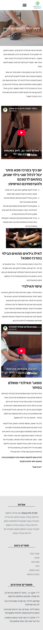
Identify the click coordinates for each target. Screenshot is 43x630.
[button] (24, 5)
